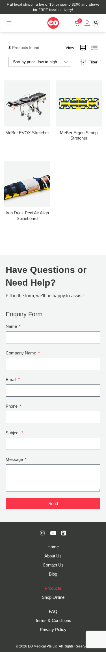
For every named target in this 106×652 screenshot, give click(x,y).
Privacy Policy (53, 629)
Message (15, 459)
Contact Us (53, 565)
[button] (9, 23)
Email (11, 379)
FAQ (53, 611)
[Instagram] (42, 533)
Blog (53, 574)
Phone (12, 406)
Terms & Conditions (53, 620)
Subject (13, 432)
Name (12, 326)
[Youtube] (53, 533)
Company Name (21, 352)
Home (53, 546)
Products (53, 588)
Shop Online (53, 597)
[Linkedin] (64, 533)
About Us (53, 555)
